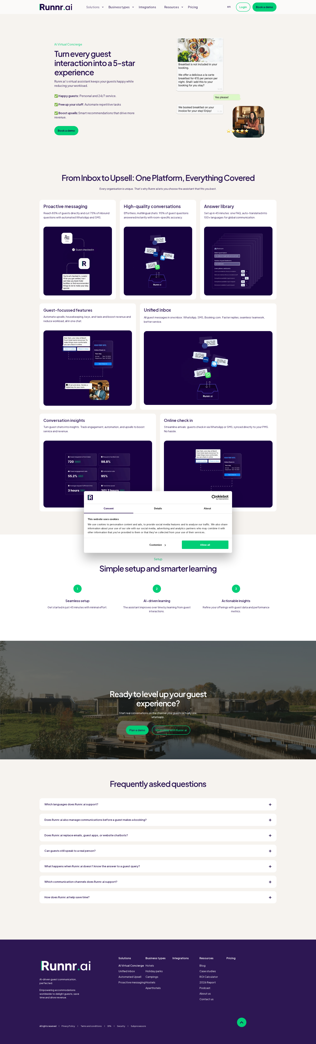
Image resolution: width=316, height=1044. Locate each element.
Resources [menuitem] (206, 958)
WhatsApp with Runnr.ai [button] (171, 730)
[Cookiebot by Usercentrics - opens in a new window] (214, 497)
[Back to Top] (241, 1022)
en (229, 6)
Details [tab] (158, 508)
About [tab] (207, 508)
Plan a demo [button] (137, 730)
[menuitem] (103, 7)
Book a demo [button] (264, 7)
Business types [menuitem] (155, 958)
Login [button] (243, 7)
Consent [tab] (109, 508)
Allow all (205, 544)
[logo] (66, 965)
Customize (155, 544)
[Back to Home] (56, 7)
